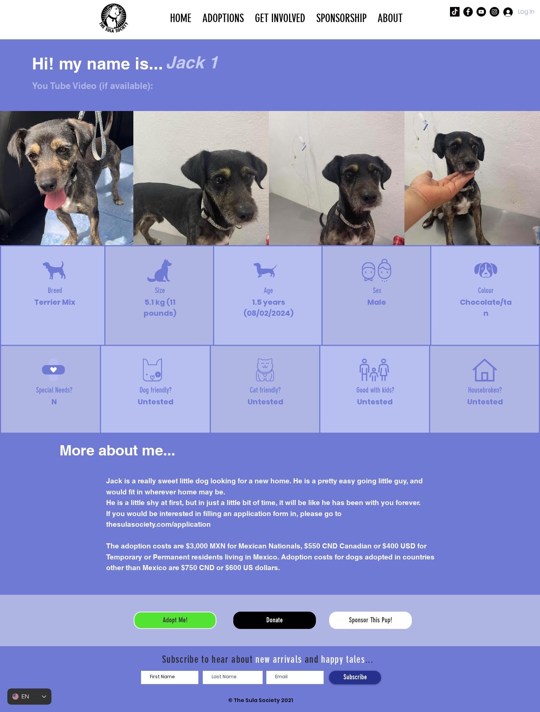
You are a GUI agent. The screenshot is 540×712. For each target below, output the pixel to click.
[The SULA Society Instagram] (494, 12)
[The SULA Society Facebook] (468, 12)
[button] (223, 18)
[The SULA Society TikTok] (455, 12)
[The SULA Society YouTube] (481, 12)
